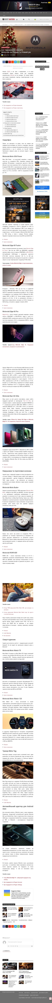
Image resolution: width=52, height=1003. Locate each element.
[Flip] (24, 62)
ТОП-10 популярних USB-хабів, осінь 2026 (9, 972)
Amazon (6, 239)
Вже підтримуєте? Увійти (42, 191)
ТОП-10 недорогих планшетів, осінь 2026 (28, 982)
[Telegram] (15, 62)
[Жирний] (8, 946)
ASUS (8, 71)
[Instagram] (48, 67)
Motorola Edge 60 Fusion (12, 117)
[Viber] (21, 62)
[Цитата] (15, 946)
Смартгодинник (8, 128)
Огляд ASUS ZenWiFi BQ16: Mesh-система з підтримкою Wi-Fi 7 (42, 118)
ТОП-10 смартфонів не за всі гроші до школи (12, 915)
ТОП (14, 921)
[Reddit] (46, 67)
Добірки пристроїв (19, 24)
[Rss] (36, 67)
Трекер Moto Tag (8, 133)
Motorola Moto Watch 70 (12, 130)
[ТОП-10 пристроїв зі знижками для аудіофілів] (21, 909)
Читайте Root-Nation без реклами (42, 187)
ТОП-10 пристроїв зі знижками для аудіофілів (28, 909)
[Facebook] (4, 62)
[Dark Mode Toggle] (50, 998)
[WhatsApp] (18, 62)
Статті (11, 24)
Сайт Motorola (7, 633)
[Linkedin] (43, 67)
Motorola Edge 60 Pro (12, 119)
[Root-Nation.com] (9, 19)
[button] (29, 19)
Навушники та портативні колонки (12, 123)
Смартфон (6, 114)
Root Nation (5, 24)
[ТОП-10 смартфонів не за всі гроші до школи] (5, 915)
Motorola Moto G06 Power (13, 116)
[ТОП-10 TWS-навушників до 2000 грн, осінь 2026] (21, 915)
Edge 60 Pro (6, 314)
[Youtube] (43, 69)
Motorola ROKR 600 (11, 126)
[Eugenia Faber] (7, 894)
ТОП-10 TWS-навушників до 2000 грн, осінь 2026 (28, 915)
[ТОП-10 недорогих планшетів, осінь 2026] (21, 982)
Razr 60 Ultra (27, 401)
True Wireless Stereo (23, 920)
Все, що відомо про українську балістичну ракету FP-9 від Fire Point (44, 163)
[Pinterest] (9, 62)
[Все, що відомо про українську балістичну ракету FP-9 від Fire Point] (37, 164)
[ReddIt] (12, 62)
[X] (6, 62)
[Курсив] (10, 946)
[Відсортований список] (12, 946)
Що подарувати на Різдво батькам (13, 882)
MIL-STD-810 (30, 252)
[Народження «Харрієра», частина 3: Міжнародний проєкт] (37, 181)
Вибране (30, 920)
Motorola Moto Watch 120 (12, 131)
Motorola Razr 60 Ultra (12, 121)
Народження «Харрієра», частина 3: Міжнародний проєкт (44, 180)
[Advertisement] (17, 357)
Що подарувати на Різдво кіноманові (13, 105)
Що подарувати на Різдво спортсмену (13, 108)
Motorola (12, 75)
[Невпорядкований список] (14, 946)
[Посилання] (17, 946)
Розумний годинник (7, 921)
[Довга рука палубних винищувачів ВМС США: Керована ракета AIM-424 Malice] (37, 169)
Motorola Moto (14, 920)
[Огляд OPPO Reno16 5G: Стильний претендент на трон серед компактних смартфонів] (37, 175)
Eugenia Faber (16, 891)
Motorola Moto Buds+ (11, 124)
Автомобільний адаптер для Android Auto (14, 135)
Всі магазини (7, 635)
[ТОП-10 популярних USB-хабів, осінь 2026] (5, 909)
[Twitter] (39, 67)
